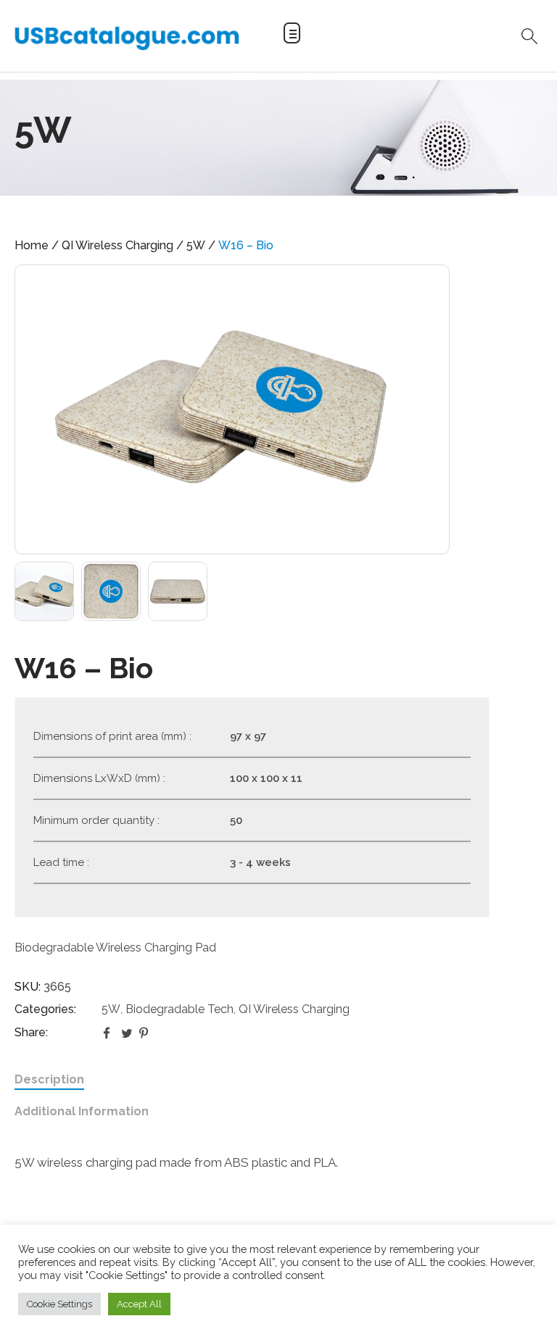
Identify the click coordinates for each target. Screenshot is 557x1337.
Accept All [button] (139, 1304)
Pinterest (145, 1032)
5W (195, 245)
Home (32, 245)
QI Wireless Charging (117, 245)
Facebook (109, 1032)
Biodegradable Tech (179, 1009)
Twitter (127, 1032)
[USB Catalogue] (127, 37)
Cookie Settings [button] (59, 1304)
